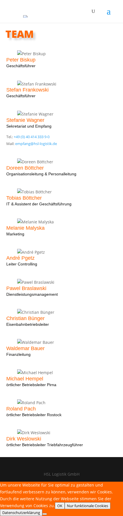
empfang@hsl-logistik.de (36, 143)
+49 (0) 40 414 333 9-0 (31, 136)
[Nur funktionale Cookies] (44, 514)
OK (59, 505)
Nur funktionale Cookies (87, 505)
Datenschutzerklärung (21, 512)
